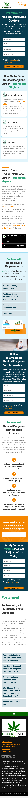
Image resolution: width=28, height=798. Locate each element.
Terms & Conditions (13, 60)
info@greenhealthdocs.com (11, 744)
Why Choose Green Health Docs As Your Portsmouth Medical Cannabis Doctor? (11, 692)
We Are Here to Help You (11, 702)
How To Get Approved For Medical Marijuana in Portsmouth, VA (12, 668)
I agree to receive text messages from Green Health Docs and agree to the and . (13, 60)
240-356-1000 (8, 207)
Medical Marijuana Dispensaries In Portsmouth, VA (10, 679)
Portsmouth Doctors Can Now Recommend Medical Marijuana (12, 657)
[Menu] (14, 714)
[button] (14, 287)
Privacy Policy (8, 62)
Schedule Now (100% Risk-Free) (14, 66)
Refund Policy (6, 751)
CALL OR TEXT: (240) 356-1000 (21, 3)
